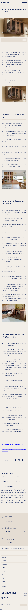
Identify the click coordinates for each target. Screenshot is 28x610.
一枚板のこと (18, 476)
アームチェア (4, 495)
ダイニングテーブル (16, 490)
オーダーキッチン (9, 497)
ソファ (9, 495)
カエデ (24, 502)
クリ (2, 504)
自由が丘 (7, 489)
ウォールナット (16, 497)
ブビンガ (9, 504)
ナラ (9, 499)
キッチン (3, 497)
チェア (3, 494)
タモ (15, 499)
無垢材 (19, 489)
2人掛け (7, 492)
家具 (2, 490)
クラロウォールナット (18, 502)
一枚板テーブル (23, 492)
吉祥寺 (11, 489)
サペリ (3, 500)
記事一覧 (6, 548)
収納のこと (5, 479)
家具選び (6, 490)
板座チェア (15, 494)
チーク (7, 500)
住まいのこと (5, 481)
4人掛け (22, 490)
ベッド (16, 495)
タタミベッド (20, 495)
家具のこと (5, 476)
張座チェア (20, 494)
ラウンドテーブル (13, 492)
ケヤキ (25, 500)
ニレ (5, 504)
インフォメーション (19, 481)
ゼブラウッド (10, 502)
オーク (12, 499)
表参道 (3, 489)
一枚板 (18, 492)
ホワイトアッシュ (21, 499)
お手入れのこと (6, 477)
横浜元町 (14, 489)
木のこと (17, 477)
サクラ (3, 502)
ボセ (6, 502)
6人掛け (3, 492)
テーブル (10, 490)
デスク (12, 495)
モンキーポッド (11, 500)
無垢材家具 (23, 489)
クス (19, 500)
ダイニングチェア (8, 494)
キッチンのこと (19, 479)
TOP (2, 548)
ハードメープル (4, 499)
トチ (16, 500)
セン (22, 500)
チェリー (21, 497)
